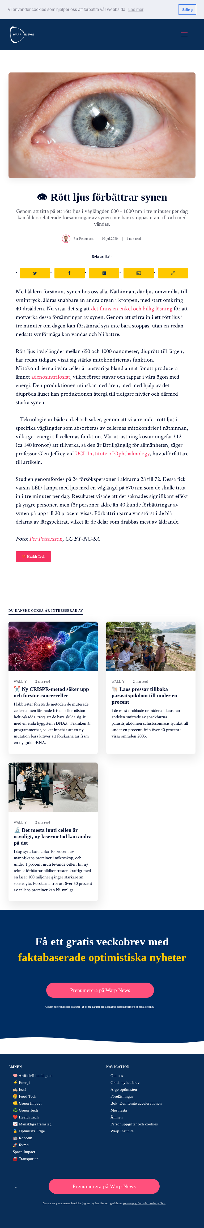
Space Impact (24, 1152)
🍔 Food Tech (24, 1096)
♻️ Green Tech (25, 1110)
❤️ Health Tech (33, 556)
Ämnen (116, 1117)
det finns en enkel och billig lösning (131, 308)
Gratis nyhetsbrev (125, 1082)
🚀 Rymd (21, 1145)
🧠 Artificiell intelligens (32, 1075)
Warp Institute (122, 1131)
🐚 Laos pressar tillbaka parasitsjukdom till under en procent (144, 695)
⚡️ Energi (21, 1082)
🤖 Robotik (22, 1138)
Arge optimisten (123, 1089)
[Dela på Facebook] (69, 273)
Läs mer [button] (135, 9)
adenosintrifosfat (50, 376)
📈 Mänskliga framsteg (32, 1124)
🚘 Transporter (25, 1159)
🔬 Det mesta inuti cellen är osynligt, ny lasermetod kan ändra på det (53, 836)
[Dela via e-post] (139, 273)
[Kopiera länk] (173, 273)
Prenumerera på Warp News (100, 990)
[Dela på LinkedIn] (104, 273)
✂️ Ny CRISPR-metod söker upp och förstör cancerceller (51, 692)
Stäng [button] (187, 9)
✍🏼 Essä (19, 1089)
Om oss (116, 1075)
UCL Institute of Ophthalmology (112, 453)
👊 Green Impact (27, 1103)
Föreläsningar (121, 1096)
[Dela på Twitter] (35, 273)
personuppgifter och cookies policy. (136, 1006)
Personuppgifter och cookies (134, 1124)
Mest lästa (118, 1110)
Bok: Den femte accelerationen (136, 1103)
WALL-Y (20, 681)
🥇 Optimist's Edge (29, 1131)
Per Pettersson (84, 239)
